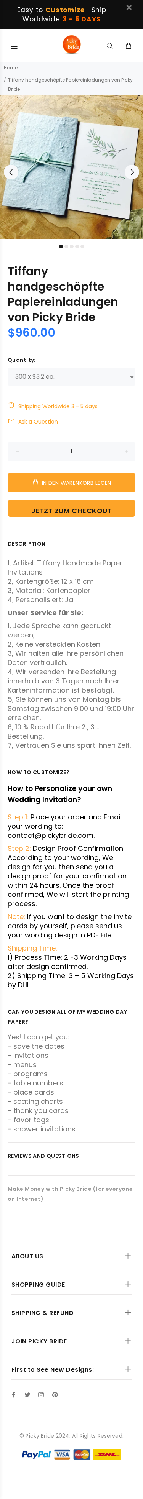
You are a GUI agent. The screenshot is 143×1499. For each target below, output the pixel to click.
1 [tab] (61, 246)
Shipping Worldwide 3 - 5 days (58, 406)
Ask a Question (38, 421)
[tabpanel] (71, 167)
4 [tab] (77, 246)
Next (132, 172)
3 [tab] (72, 246)
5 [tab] (82, 246)
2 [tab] (66, 246)
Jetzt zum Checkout (71, 511)
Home (11, 67)
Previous (11, 172)
